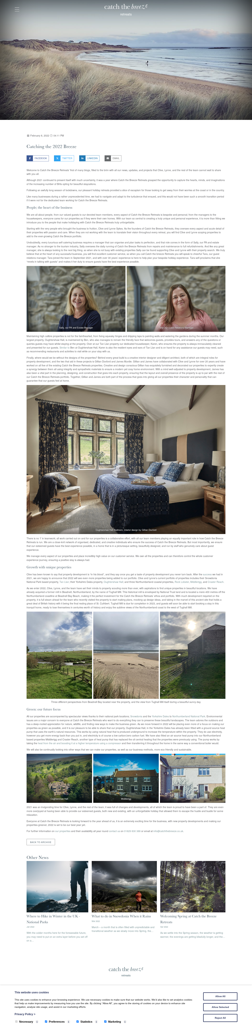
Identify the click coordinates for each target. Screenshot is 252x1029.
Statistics (86, 1021)
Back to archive (40, 842)
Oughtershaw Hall (113, 582)
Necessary (26, 1021)
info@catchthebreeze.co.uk (168, 831)
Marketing (114, 1021)
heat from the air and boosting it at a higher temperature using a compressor (79, 743)
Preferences (57, 1021)
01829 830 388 (132, 831)
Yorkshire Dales (160, 716)
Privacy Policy (25, 1014)
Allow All (220, 996)
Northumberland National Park (188, 716)
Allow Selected (220, 1007)
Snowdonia (136, 716)
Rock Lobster (182, 582)
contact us (114, 831)
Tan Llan (64, 582)
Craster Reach (216, 582)
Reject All (220, 1017)
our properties (62, 831)
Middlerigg (196, 582)
